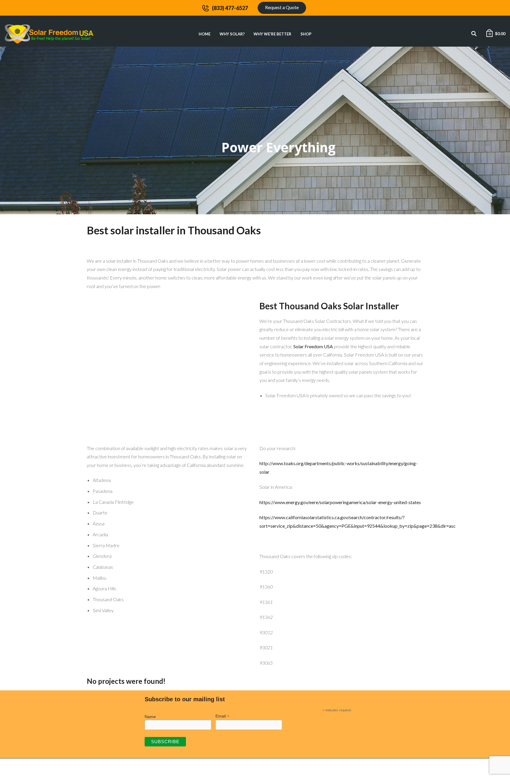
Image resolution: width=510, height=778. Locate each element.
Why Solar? (232, 34)
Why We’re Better (272, 34)
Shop (305, 34)
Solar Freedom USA (313, 346)
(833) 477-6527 (230, 8)
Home (204, 34)
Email (222, 716)
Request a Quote (282, 7)
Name (150, 716)
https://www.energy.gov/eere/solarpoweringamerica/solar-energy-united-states (340, 502)
